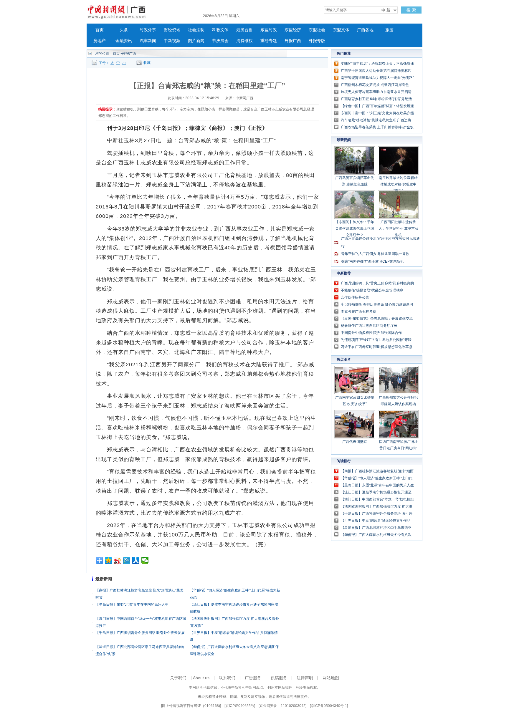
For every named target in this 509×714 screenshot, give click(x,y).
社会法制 (196, 30)
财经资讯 (172, 30)
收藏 (147, 63)
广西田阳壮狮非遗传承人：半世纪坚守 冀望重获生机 (398, 228)
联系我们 (227, 677)
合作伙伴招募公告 (355, 297)
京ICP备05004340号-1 (329, 706)
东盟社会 (317, 30)
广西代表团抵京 (354, 442)
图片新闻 (196, 41)
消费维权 (244, 41)
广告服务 (253, 677)
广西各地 (365, 30)
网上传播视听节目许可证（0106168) (191, 706)
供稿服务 (279, 677)
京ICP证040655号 (239, 706)
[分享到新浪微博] (117, 560)
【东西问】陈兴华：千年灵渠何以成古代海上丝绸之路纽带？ (354, 228)
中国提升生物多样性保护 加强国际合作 (371, 333)
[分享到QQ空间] (108, 560)
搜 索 (411, 10)
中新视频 (172, 41)
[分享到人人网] (136, 560)
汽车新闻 (148, 41)
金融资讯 (123, 41)
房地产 (99, 41)
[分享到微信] (145, 560)
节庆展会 (220, 41)
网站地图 (331, 677)
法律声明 (305, 677)
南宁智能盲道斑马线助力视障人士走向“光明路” (377, 78)
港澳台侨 (244, 30)
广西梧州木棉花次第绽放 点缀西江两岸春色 (375, 85)
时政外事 (148, 30)
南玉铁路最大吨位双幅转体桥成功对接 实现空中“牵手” (398, 184)
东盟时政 (268, 30)
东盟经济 (293, 30)
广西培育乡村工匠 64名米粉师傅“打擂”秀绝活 (376, 99)
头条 (124, 30)
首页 (99, 30)
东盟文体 (341, 30)
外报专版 (317, 41)
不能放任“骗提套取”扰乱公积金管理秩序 (372, 290)
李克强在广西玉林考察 (358, 311)
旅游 (389, 30)
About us (201, 677)
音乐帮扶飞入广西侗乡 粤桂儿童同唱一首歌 (375, 254)
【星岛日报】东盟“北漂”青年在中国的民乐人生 (131, 604)
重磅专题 (268, 41)
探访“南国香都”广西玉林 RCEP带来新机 (372, 261)
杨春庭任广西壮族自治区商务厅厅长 (369, 326)
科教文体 (220, 30)
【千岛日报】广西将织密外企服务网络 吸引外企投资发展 (140, 633)
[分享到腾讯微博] (126, 560)
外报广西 (293, 41)
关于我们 (178, 677)
